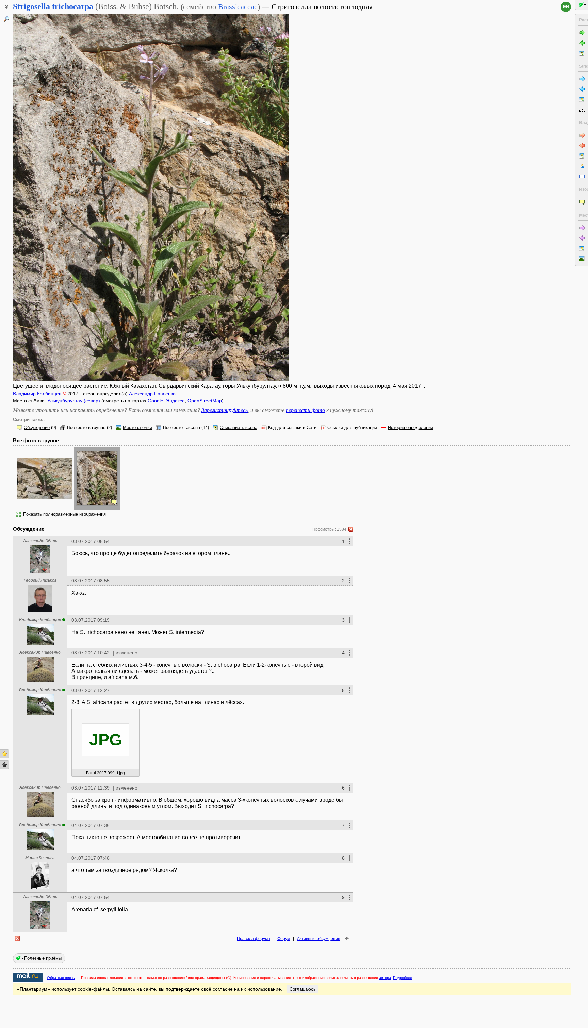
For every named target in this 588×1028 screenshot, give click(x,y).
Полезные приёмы (43, 958)
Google (155, 400)
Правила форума (253, 938)
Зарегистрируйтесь (224, 410)
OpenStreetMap (204, 400)
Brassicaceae (238, 6)
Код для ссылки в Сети (292, 427)
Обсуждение (37, 427)
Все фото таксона (181, 427)
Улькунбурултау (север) (73, 400)
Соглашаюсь (303, 989)
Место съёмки (137, 427)
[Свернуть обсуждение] (350, 529)
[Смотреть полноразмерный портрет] (40, 571)
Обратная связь (61, 978)
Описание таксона (238, 427)
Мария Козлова (40, 857)
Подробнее (402, 978)
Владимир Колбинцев (37, 393)
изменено (126, 653)
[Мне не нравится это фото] (4, 764)
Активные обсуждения (318, 938)
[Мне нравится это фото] (4, 753)
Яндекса (175, 400)
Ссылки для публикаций (352, 427)
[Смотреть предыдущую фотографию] (42, 197)
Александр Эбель (40, 540)
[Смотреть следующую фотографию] (259, 197)
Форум (283, 938)
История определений (410, 427)
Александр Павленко (152, 393)
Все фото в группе (86, 427)
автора (385, 978)
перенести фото (305, 410)
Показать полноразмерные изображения (64, 514)
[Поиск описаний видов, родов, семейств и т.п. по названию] (6, 19)
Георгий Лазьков (40, 580)
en (566, 6)
